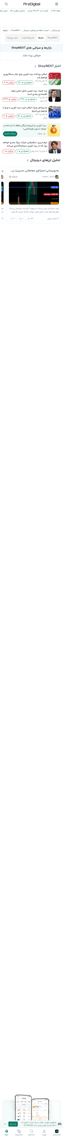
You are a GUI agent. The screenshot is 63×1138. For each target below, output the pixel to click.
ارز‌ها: (58, 10)
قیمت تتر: (43, 10)
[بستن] (5, 1124)
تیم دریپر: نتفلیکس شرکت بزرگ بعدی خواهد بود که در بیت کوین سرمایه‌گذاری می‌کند (25, 144)
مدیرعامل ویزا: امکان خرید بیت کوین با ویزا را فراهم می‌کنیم (25, 109)
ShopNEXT (53, 38)
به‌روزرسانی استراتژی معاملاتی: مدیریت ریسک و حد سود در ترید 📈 (34, 171)
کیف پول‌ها (12, 38)
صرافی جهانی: (19, 10)
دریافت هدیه (10, 133)
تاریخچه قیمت (28, 38)
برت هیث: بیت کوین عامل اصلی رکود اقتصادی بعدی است (29, 92)
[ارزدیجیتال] (31, 4)
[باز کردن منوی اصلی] (56, 4)
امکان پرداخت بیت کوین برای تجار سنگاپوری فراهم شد (25, 76)
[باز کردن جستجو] (6, 4)
